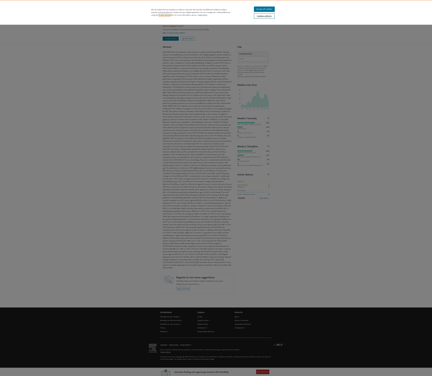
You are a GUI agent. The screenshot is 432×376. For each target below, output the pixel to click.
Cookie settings (164, 15)
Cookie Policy (202, 15)
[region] (216, 12)
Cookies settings (264, 16)
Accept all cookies (264, 9)
